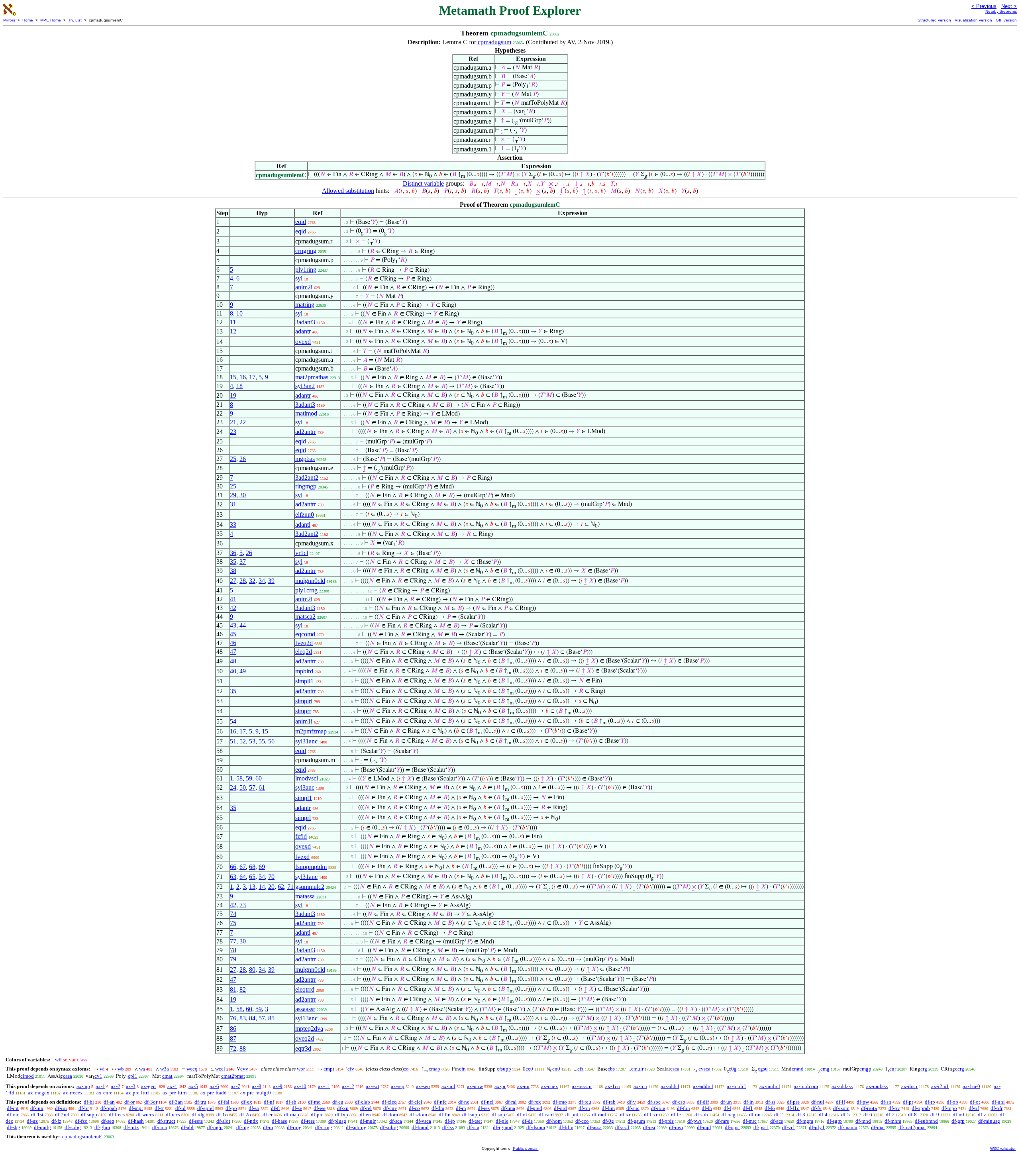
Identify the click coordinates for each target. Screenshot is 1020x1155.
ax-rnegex (38, 1093)
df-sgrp (834, 1121)
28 (242, 580)
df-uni (998, 1102)
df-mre (722, 1121)
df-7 (890, 1115)
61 (262, 787)
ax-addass (842, 1086)
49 (242, 671)
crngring (305, 250)
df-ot (975, 1102)
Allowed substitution (348, 190)
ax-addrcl (703, 1086)
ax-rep (397, 1086)
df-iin (61, 1108)
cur (892, 1069)
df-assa (594, 1127)
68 (252, 866)
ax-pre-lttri (137, 1093)
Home (27, 20)
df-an (109, 1102)
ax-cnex (549, 1086)
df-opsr (732, 1127)
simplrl (303, 701)
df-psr (649, 1127)
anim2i (303, 287)
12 (233, 331)
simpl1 (303, 797)
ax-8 (256, 1086)
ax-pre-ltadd (213, 1093)
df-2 (778, 1115)
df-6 (867, 1115)
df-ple (502, 1121)
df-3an (176, 1102)
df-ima (508, 1108)
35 (233, 561)
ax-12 (348, 1086)
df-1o (222, 1115)
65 (252, 876)
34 (262, 580)
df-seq (107, 1121)
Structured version (934, 20)
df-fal (224, 1102)
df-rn (461, 1108)
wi (102, 1069)
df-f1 (748, 1108)
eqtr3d (303, 1048)
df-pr (908, 1102)
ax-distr (909, 1086)
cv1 (98, 1076)
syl (298, 278)
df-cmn (159, 1127)
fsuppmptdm (311, 866)
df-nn (755, 1115)
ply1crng (306, 590)
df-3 (800, 1115)
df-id (180, 1108)
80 (252, 969)
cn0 (556, 1069)
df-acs (776, 1121)
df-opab (108, 1108)
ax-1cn (612, 1086)
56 (271, 741)
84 (252, 1018)
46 (233, 642)
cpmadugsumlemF (82, 1136)
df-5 (845, 1115)
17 (252, 377)
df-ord (560, 1108)
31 (233, 504)
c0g (733, 1069)
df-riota (869, 1108)
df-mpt (136, 1108)
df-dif (703, 1102)
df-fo (770, 1108)
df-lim (608, 1108)
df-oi (522, 1115)
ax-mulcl (736, 1086)
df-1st (37, 1115)
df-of (974, 1108)
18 (239, 385)
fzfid (301, 836)
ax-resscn (582, 1086)
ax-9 (277, 1086)
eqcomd (305, 634)
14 (262, 886)
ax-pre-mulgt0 (255, 1093)
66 (233, 866)
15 (233, 377)
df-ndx (251, 1121)
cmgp (865, 1069)
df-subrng (356, 1127)
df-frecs (117, 1115)
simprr (303, 711)
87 (233, 1038)
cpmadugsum (494, 42)
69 (262, 866)
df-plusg (337, 1121)
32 (252, 580)
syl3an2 (305, 385)
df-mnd (863, 1121)
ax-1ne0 (971, 1086)
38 (233, 570)
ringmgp (305, 486)
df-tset (475, 1121)
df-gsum (636, 1121)
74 (233, 913)
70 (271, 876)
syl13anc (306, 1018)
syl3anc (304, 787)
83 (242, 1018)
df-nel (487, 1102)
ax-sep (423, 1086)
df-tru (200, 1102)
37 (242, 561)
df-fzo (81, 1121)
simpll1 (304, 681)
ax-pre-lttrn (175, 1093)
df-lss (448, 1127)
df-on (584, 1108)
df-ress (308, 1121)
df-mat (878, 1127)
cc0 (529, 1069)
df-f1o (793, 1108)
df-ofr (996, 1108)
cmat (167, 1076)
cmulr (637, 1069)
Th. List (75, 20)
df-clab (362, 1102)
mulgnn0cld (310, 580)
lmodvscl (306, 778)
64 (242, 876)
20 (271, 886)
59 (249, 778)
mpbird (304, 671)
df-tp (930, 1102)
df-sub (701, 1115)
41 (233, 599)
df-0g (608, 1121)
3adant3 (305, 322)
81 (233, 989)
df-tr (159, 1108)
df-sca (395, 1121)
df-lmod (420, 1127)
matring (304, 304)
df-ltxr (650, 1115)
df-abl (187, 1127)
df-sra (473, 1127)
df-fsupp (471, 1115)
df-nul (817, 1102)
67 (242, 866)
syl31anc (306, 741)
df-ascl (622, 1127)
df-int (13, 1108)
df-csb (678, 1102)
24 (233, 787)
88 (242, 1048)
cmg (825, 1069)
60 (258, 778)
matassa (305, 896)
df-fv (816, 1108)
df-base (279, 1121)
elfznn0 (304, 514)
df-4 (823, 1115)
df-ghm (102, 1127)
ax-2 (115, 1086)
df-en (365, 1115)
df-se (297, 1108)
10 (239, 313)
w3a (164, 1069)
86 (233, 1028)
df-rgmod (503, 1127)
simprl (303, 817)
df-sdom (418, 1115)
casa (67, 1076)
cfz (580, 1069)
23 (233, 431)
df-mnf (599, 1115)
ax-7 (235, 1086)
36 (233, 552)
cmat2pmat (233, 1076)
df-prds (666, 1121)
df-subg (73, 1127)
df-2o (245, 1115)
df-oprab (921, 1108)
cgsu (763, 1069)
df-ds (527, 1121)
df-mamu (847, 1127)
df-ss (770, 1102)
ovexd (303, 341)
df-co (414, 1108)
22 (242, 422)
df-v (631, 1102)
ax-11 (324, 1086)
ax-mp (83, 1086)
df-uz (32, 1121)
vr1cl (301, 552)
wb (121, 1069)
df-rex (534, 1102)
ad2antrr (305, 431)
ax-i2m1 (940, 1086)
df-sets (196, 1121)
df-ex (246, 1102)
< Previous (983, 6)
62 (281, 886)
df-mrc (750, 1121)
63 (233, 876)
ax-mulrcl (769, 1086)
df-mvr (676, 1127)
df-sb (291, 1102)
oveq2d (304, 1038)
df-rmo (560, 1102)
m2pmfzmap (311, 731)
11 (233, 322)
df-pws (694, 1121)
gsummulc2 (309, 886)
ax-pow (475, 1086)
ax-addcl (670, 1086)
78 (233, 950)
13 (252, 886)
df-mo (314, 1102)
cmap (434, 1069)
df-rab (609, 1102)
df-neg (729, 1115)
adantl (302, 524)
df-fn (707, 1108)
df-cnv (390, 1108)
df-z (982, 1115)
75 (233, 923)
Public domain (526, 1148)
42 (233, 607)
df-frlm (566, 1127)
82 (242, 989)
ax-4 (172, 1086)
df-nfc (440, 1102)
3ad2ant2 (306, 477)
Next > (1009, 6)
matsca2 (305, 616)
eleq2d (303, 651)
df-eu (337, 1102)
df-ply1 (817, 1127)
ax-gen (148, 1086)
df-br (83, 1108)
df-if (840, 1102)
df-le (676, 1115)
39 (271, 580)
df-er (268, 1115)
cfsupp (504, 1069)
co (406, 1069)
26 (242, 458)
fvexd (302, 856)
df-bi (89, 1102)
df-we (320, 1108)
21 (233, 422)
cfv (350, 1069)
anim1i (303, 721)
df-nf (269, 1102)
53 (252, 741)
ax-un (523, 1086)
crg (923, 1069)
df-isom (841, 1108)
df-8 (912, 1115)
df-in (748, 1102)
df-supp (89, 1115)
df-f (727, 1108)
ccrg (959, 1069)
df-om (13, 1115)
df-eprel (205, 1108)
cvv (244, 1069)
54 (233, 721)
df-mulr (368, 1121)
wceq (192, 1069)
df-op (952, 1102)
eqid (300, 221)
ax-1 (100, 1086)
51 (233, 741)
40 (233, 671)
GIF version (1006, 20)
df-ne (463, 1102)
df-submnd (926, 1121)
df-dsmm (535, 1127)
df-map (291, 1115)
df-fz (56, 1121)
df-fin (445, 1115)
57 (252, 787)
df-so (254, 1108)
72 (233, 1048)
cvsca (704, 1069)
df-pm (317, 1115)
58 (239, 778)
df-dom (390, 1115)
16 (242, 377)
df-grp (958, 1121)
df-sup (498, 1115)
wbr (301, 1069)
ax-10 (300, 1086)
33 (233, 524)
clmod (27, 1076)
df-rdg (198, 1115)
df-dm (438, 1108)
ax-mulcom (806, 1086)
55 (262, 741)
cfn (462, 1069)
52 (242, 741)
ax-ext (372, 1086)
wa (142, 1069)
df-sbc (654, 1102)
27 (233, 580)
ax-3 (130, 1086)
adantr (303, 331)
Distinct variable (423, 183)
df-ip (450, 1121)
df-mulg (42, 1127)
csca (674, 1069)
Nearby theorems (1001, 11)
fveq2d (304, 642)
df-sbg (13, 1127)
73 (242, 905)
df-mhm (893, 1121)
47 (233, 651)
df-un (726, 1102)
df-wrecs (145, 1115)
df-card (546, 1115)
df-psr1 (761, 1127)
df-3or (150, 1102)
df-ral (511, 1102)
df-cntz (131, 1127)
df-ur (268, 1127)
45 (233, 634)
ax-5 (193, 1086)
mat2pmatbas (311, 377)
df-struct (166, 1121)
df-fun (683, 1108)
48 (233, 661)
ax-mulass (877, 1086)
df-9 (934, 1115)
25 (233, 458)
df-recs (173, 1115)
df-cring (323, 1127)
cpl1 (132, 1076)
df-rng (242, 1127)
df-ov (894, 1108)
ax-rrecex (73, 1093)
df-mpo (949, 1108)
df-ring (294, 1127)
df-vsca (423, 1121)
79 (233, 959)
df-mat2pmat (912, 1127)
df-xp (343, 1108)
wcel (220, 1069)
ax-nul (448, 1086)
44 (242, 625)
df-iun (36, 1108)
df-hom (554, 1121)
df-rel (366, 1108)
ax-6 (214, 1086)
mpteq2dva (309, 1028)
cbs (611, 1069)
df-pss (793, 1102)
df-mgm (804, 1121)
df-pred (534, 1108)
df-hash (136, 1121)
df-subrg (389, 1127)
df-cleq (389, 1102)
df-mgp (215, 1127)
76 (233, 1018)
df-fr (275, 1108)
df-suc (632, 1108)
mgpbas (305, 458)
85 (271, 1018)
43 (233, 625)
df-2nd (62, 1115)
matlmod (306, 413)
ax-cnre (104, 1093)
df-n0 (958, 1115)
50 (242, 787)
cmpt (329, 1069)
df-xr (625, 1115)
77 (233, 941)
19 (233, 395)
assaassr (305, 1009)
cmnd (798, 1069)
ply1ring (305, 269)
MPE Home (50, 20)
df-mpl (704, 1127)
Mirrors (9, 20)
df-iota (658, 1108)
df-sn (886, 1102)
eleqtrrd (304, 989)
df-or (129, 1102)
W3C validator (1003, 1148)
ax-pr (500, 1086)
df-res (484, 1108)
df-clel (415, 1102)
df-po (231, 1108)
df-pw (863, 1102)
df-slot (223, 1121)
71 (290, 886)
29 (233, 495)
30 (242, 495)
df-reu (585, 1102)
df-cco (582, 1121)
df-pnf (572, 1115)
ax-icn (640, 1086)
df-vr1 (788, 1127)
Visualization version (973, 20)
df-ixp (341, 1115)
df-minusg (989, 1121)
